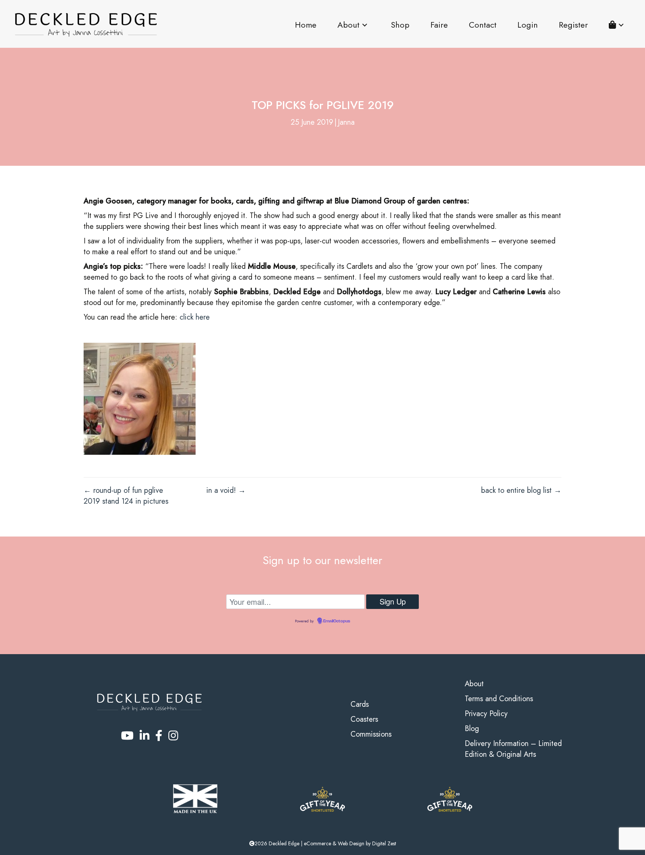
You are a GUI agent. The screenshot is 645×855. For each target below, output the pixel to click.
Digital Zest (384, 843)
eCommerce (317, 843)
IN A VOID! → (226, 490)
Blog (472, 728)
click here (195, 317)
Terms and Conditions (499, 698)
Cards (359, 704)
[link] (305, 25)
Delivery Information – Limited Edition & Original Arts (513, 749)
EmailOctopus (336, 621)
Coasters (364, 719)
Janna (346, 122)
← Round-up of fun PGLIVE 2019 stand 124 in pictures (126, 496)
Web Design (351, 843)
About (474, 683)
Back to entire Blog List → (521, 490)
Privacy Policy (486, 713)
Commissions (371, 734)
